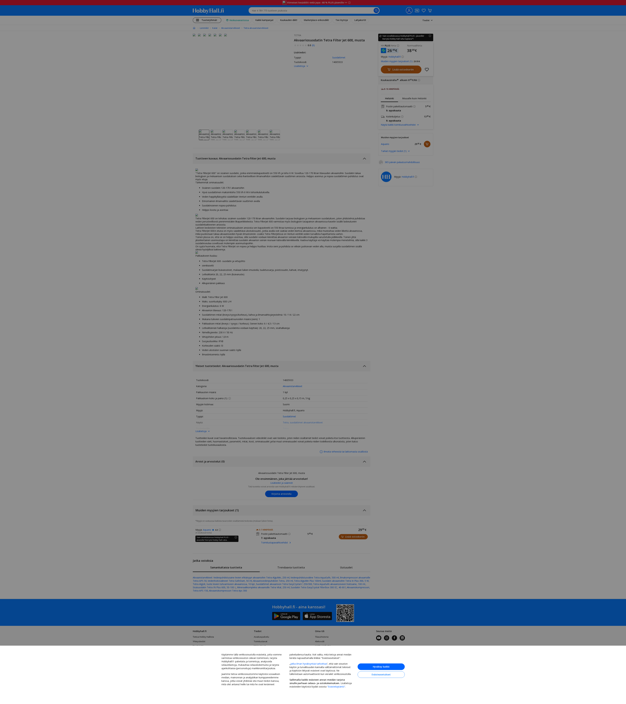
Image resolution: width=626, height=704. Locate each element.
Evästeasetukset (381, 674)
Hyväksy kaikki (381, 666)
